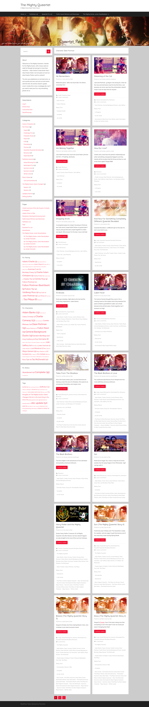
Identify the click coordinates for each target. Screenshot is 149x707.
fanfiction (45, 387)
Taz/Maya (76, 567)
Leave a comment (63, 97)
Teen (61, 107)
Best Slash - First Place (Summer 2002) (113, 676)
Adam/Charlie (60, 567)
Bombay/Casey (29, 272)
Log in (24, 104)
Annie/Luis (67, 324)
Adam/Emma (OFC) (41, 261)
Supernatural (70, 312)
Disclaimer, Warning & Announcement (33, 216)
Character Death (61, 111)
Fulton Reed (122, 245)
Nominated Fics (104, 100)
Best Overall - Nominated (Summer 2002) (106, 671)
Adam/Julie (31, 264)
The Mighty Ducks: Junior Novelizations (95, 14)
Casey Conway (60, 172)
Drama (98, 100)
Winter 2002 (27, 174)
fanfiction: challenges (27, 389)
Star (74, 221)
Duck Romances (61, 247)
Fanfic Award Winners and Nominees (67, 14)
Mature (100, 405)
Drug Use (106, 408)
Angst (59, 95)
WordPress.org (26, 112)
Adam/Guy (25, 264)
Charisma (113, 79)
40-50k (58, 421)
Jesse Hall (97, 483)
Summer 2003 (28, 171)
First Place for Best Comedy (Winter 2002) (106, 493)
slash (24, 406)
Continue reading (61, 89)
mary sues (44, 392)
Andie (74, 151)
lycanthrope (114, 376)
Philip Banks (39, 356)
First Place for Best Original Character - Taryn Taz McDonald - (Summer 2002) (72, 683)
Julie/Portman (60, 176)
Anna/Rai (106, 253)
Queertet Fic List (47, 14)
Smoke (102, 622)
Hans (23, 342)
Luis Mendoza (117, 179)
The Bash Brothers (64, 454)
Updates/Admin (27, 193)
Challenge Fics (28, 133)
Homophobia (113, 408)
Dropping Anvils (63, 219)
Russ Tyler (97, 249)
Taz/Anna (103, 255)
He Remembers (63, 76)
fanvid (34, 389)
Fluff (59, 242)
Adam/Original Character (27, 266)
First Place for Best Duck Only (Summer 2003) (69, 425)
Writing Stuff (26, 196)
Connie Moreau (77, 317)
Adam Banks (98, 245)
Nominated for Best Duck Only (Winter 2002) (107, 119)
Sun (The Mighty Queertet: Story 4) (109, 524)
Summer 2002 (28, 168)
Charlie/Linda (121, 253)
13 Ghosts (60, 292)
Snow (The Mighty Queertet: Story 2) (110, 616)
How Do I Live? (100, 148)
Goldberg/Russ (30, 292)
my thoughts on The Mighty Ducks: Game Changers (36, 394)
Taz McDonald (104, 249)
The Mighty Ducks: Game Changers (33, 184)
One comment (100, 242)
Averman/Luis (99, 331)
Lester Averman (113, 326)
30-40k (96, 265)
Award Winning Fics (63, 394)
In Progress (98, 112)
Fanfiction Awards (27, 159)
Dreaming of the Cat (103, 76)
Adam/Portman (99, 253)
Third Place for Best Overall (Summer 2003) (113, 497)
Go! (95, 454)
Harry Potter (64, 561)
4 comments (61, 641)
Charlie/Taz (73, 324)
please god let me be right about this (37, 399)
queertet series (26, 403)
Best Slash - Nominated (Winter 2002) (70, 681)
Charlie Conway (99, 177)
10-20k (96, 115)
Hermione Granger (73, 561)
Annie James (105, 481)
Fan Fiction (25, 127)
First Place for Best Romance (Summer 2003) (107, 419)
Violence (119, 408)
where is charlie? (43, 408)
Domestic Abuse (99, 408)
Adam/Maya (60, 324)
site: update (39, 403)
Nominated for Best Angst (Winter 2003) (105, 345)
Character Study (66, 95)
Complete (59, 114)
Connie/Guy (41, 279)
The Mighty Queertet (35, 5)
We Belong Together (65, 148)
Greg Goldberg (83, 319)
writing (24, 410)
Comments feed (27, 109)
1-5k (96, 191)
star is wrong (37, 406)
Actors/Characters (28, 124)
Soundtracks (26, 230)
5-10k (58, 340)
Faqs (23, 224)
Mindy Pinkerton (41, 351)
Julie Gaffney (121, 105)
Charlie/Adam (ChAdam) (101, 566)
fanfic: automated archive (34, 387)
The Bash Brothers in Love (105, 373)
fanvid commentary (41, 389)
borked (25, 387)
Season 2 (26, 190)
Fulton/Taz (60, 254)
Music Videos (26, 177)
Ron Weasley (46, 356)
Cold (71, 79)
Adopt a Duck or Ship (28, 213)
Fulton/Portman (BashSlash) (116, 566)
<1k (57, 118)
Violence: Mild (68, 667)
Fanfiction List (33, 14)
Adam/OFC (47, 264)
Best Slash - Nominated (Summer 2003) (104, 586)
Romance (112, 100)
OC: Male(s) (118, 560)
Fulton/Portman (61, 104)
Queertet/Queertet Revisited (107, 240)
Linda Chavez (109, 179)
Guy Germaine (73, 652)
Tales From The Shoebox (67, 373)
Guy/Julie (96, 568)
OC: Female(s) (77, 404)
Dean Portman (60, 100)
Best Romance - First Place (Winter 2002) (114, 584)
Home (22, 14)
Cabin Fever (99, 292)
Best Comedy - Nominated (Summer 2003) (68, 344)
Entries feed (26, 107)
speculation (30, 406)
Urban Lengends (61, 333)
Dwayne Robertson (66, 319)
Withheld (39, 299)
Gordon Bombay (64, 652)
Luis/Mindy (68, 407)
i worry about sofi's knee (34, 392)
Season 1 (26, 187)
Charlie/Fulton (113, 253)
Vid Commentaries (29, 180)
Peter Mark (111, 483)
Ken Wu (109, 401)
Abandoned (98, 262)
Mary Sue (47, 348)
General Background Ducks (110, 105)
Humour (98, 318)
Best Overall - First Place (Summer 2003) (67, 677)
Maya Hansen (82, 561)
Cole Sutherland (39, 320)
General (62, 258)
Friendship (27, 144)
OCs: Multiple (120, 247)
